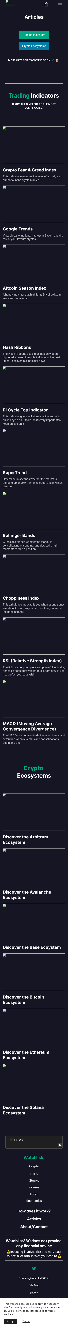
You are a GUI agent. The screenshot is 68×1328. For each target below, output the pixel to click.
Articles (34, 1219)
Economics (34, 1201)
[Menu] (60, 4)
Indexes (34, 1187)
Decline (26, 1321)
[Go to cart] (46, 4)
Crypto (34, 1166)
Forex (34, 1194)
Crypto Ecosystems (34, 46)
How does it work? (34, 1211)
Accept (10, 1321)
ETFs (33, 1174)
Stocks (34, 1180)
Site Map (33, 1285)
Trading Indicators (34, 34)
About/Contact (34, 1226)
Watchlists (34, 1157)
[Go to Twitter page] (34, 1268)
